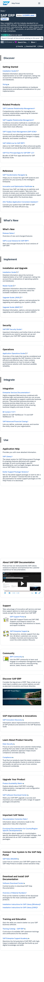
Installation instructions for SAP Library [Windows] (21, 904)
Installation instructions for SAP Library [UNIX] (20, 907)
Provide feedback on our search (11, 35)
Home (3, 11)
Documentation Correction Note (15, 819)
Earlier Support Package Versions (15, 472)
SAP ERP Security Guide (12, 329)
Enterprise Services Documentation (16, 392)
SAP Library (7, 456)
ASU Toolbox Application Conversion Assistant (20, 202)
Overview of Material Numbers (14, 893)
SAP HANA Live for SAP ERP (13, 143)
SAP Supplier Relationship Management (18, 120)
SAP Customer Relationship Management (18, 108)
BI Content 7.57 (8, 412)
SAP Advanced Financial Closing (15, 421)
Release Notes (8, 233)
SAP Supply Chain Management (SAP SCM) (19, 132)
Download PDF (30, 46)
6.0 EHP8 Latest (25, 15)
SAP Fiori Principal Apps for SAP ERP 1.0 (18, 153)
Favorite (19, 46)
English (4, 19)
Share (40, 46)
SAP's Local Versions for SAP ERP (15, 241)
